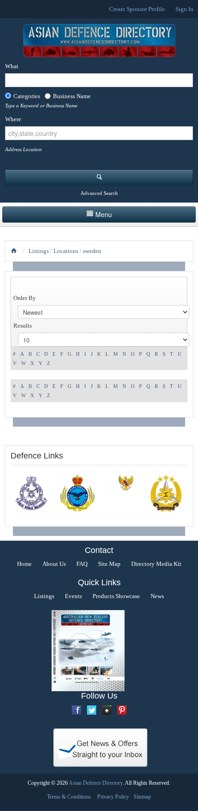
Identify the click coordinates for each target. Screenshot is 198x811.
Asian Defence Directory (95, 783)
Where (13, 119)
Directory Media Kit (156, 563)
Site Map (109, 563)
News (157, 596)
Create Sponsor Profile (137, 9)
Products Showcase (116, 596)
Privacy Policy (113, 796)
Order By (24, 297)
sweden (92, 250)
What (11, 66)
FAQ (81, 563)
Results (22, 325)
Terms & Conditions (69, 796)
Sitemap (142, 796)
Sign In (184, 9)
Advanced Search (99, 193)
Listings (39, 250)
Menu (103, 214)
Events (73, 596)
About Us (54, 563)
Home (24, 563)
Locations (65, 250)
